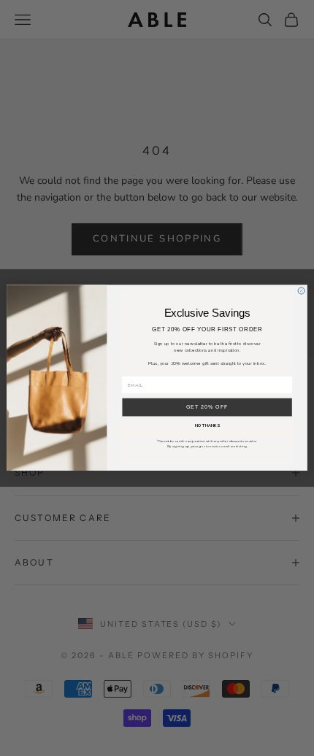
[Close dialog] (301, 291)
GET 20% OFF (207, 407)
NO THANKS (207, 425)
